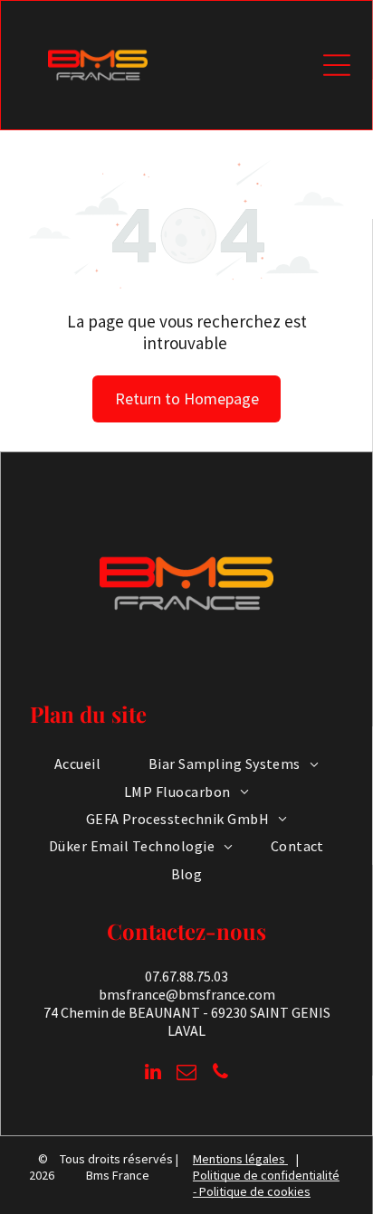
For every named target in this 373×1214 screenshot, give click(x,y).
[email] (186, 1074)
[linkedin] (153, 1074)
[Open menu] (336, 65)
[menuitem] (77, 763)
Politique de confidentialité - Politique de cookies (266, 1183)
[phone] (220, 1074)
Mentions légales (239, 1159)
